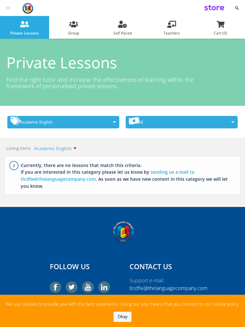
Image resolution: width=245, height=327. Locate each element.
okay (123, 316)
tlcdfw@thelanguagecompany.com (162, 288)
